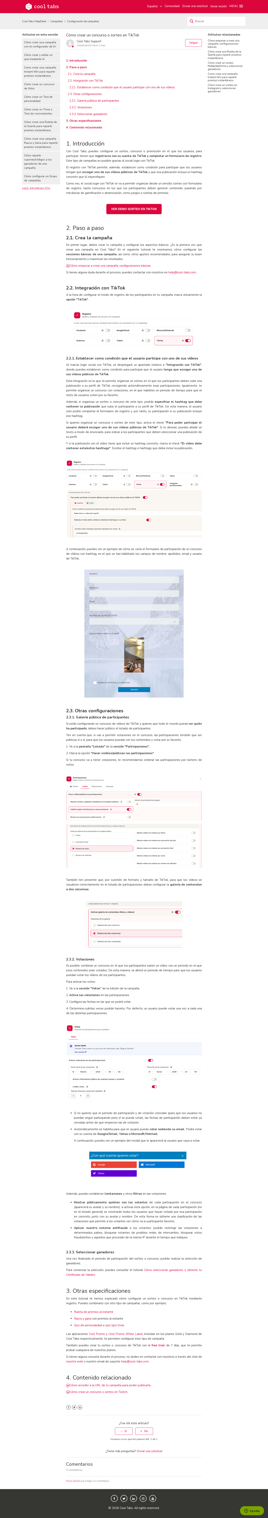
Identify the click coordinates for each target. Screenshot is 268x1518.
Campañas (56, 21)
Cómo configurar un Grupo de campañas (40, 178)
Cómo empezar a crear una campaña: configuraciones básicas (223, 44)
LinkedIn (79, 1407)
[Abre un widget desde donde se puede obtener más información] (252, 1511)
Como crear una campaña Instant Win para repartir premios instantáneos (40, 72)
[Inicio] (42, 6)
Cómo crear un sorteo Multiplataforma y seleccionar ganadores (225, 66)
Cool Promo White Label (125, 1334)
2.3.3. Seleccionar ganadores (88, 114)
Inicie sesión (73, 1481)
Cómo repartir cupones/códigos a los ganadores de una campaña (38, 162)
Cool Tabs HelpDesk (34, 21)
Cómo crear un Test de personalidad (38, 99)
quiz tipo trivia (114, 1325)
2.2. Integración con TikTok (85, 81)
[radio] (124, 1431)
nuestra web (74, 1361)
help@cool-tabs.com (182, 272)
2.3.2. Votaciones (80, 107)
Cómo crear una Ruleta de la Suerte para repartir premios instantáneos (40, 126)
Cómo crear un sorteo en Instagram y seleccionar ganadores (222, 88)
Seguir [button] (193, 43)
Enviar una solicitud (195, 6)
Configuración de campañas (83, 21)
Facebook (68, 1407)
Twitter (74, 1407)
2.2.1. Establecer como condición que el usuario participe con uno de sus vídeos (122, 87)
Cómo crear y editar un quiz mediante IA (38, 57)
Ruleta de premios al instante (93, 1312)
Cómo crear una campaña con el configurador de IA (40, 44)
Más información (36, 189)
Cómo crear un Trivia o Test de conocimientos (38, 111)
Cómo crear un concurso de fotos (39, 86)
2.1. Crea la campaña (81, 74)
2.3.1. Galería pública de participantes (94, 101)
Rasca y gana (82, 1319)
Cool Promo (97, 1334)
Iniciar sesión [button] (218, 6)
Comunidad (172, 6)
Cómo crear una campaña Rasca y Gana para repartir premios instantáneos (41, 143)
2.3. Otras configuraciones (85, 94)
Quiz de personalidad (88, 1325)
